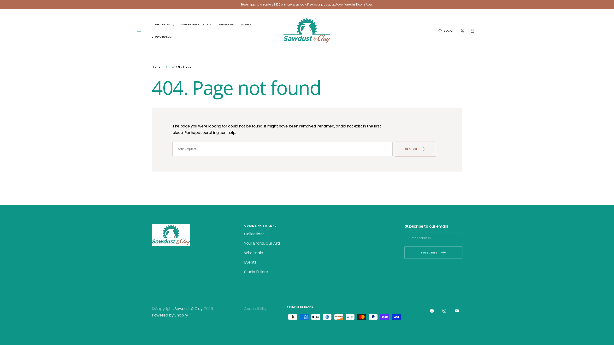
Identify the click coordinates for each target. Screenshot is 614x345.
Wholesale (253, 253)
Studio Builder (256, 272)
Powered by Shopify (170, 315)
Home (156, 67)
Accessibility (255, 308)
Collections (254, 234)
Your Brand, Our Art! (262, 243)
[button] (446, 31)
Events (250, 262)
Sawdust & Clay (189, 308)
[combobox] (282, 149)
